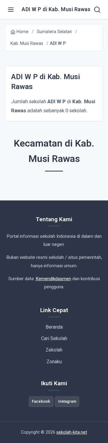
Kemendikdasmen (53, 278)
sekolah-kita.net (71, 432)
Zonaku (54, 361)
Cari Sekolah (54, 338)
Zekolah (54, 350)
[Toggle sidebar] (11, 10)
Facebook (41, 401)
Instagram (67, 401)
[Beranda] (97, 10)
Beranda (54, 327)
